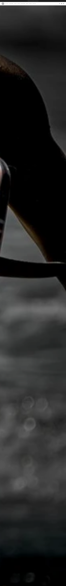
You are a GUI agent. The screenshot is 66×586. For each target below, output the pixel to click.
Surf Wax (18, 3)
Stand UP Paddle (23, 3)
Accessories (34, 3)
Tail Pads (15, 3)
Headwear (30, 3)
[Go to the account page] (62, 4)
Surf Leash (6, 3)
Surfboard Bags (11, 3)
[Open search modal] (60, 4)
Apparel (27, 3)
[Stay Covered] (3, 4)
